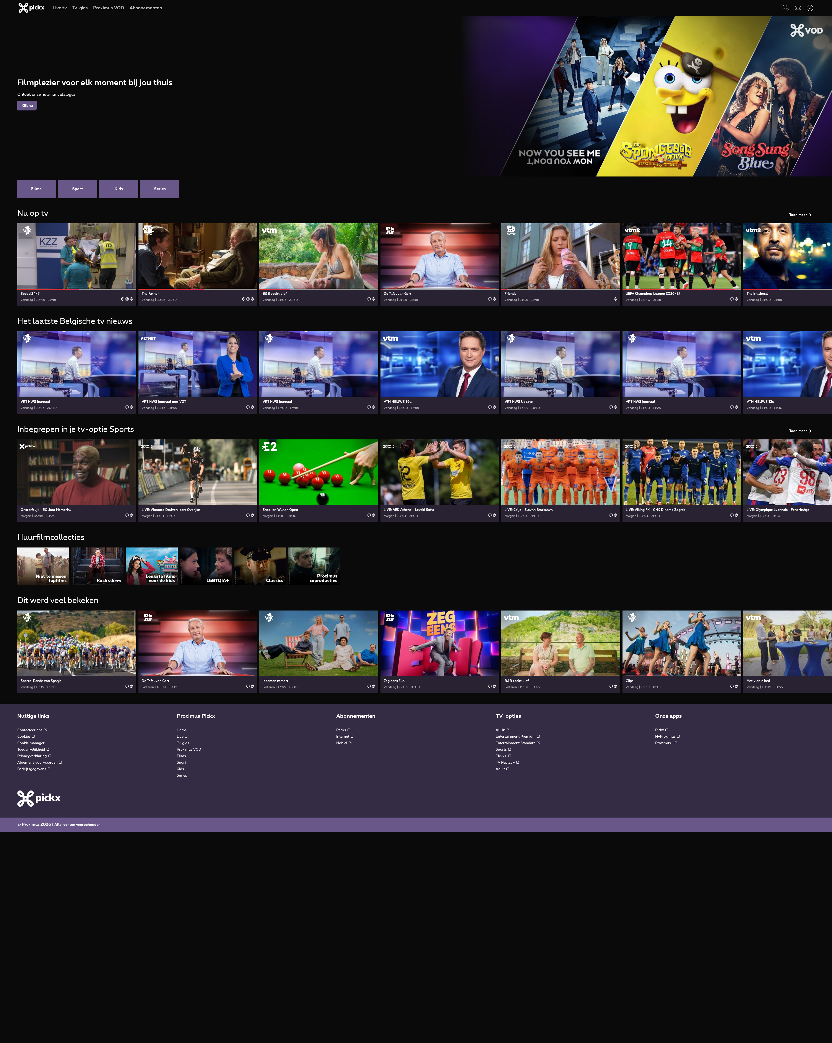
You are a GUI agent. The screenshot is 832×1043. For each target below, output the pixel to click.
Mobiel (342, 743)
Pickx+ (502, 756)
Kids (180, 769)
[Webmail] (798, 8)
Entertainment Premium (516, 736)
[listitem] (43, 566)
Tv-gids (183, 743)
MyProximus (665, 736)
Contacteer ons (30, 730)
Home (182, 730)
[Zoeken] (786, 8)
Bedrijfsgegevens (32, 769)
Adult (501, 769)
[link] (76, 264)
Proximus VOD (189, 749)
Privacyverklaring (32, 756)
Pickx (660, 730)
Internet (343, 736)
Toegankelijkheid (31, 749)
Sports (502, 749)
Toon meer (798, 215)
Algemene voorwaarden (37, 762)
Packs (341, 730)
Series (182, 775)
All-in (501, 730)
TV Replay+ (506, 762)
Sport (181, 762)
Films (181, 756)
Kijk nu (27, 105)
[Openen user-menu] (810, 8)
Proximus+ (664, 743)
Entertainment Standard (516, 743)
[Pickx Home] (39, 798)
